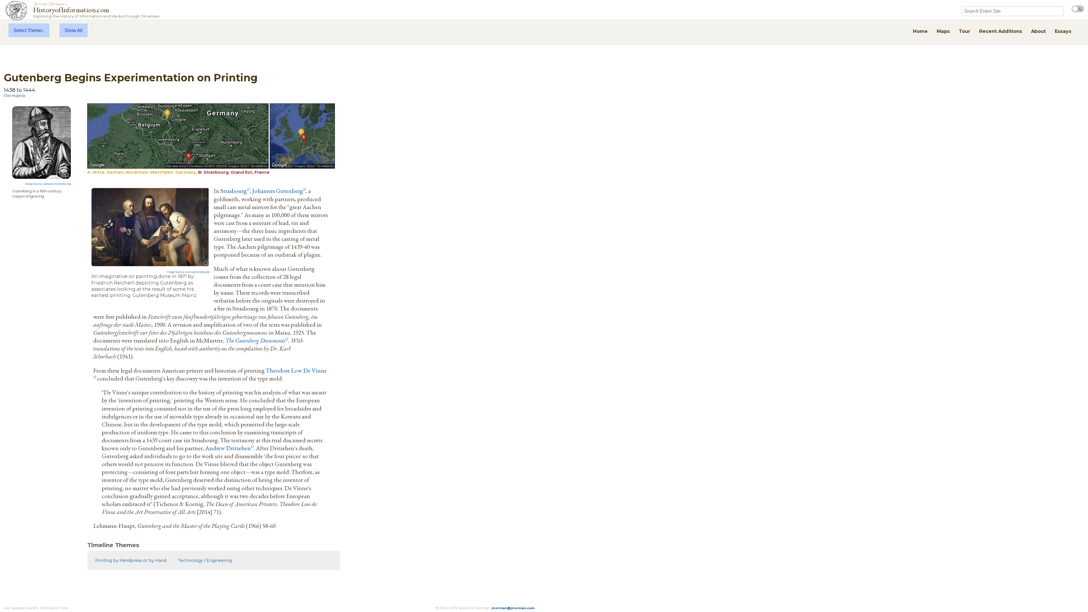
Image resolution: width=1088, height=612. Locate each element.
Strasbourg (233, 191)
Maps (943, 31)
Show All (73, 30)
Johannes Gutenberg (277, 191)
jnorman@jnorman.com (513, 608)
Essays (1063, 31)
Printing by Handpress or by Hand (130, 560)
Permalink (15, 95)
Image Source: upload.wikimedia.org (48, 183)
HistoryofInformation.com (96, 9)
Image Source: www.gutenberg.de (188, 272)
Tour (964, 31)
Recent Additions (1000, 31)
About (1038, 31)
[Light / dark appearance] (1078, 8)
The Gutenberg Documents (255, 340)
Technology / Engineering (205, 560)
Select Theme (28, 30)
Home (920, 31)
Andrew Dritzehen (228, 448)
